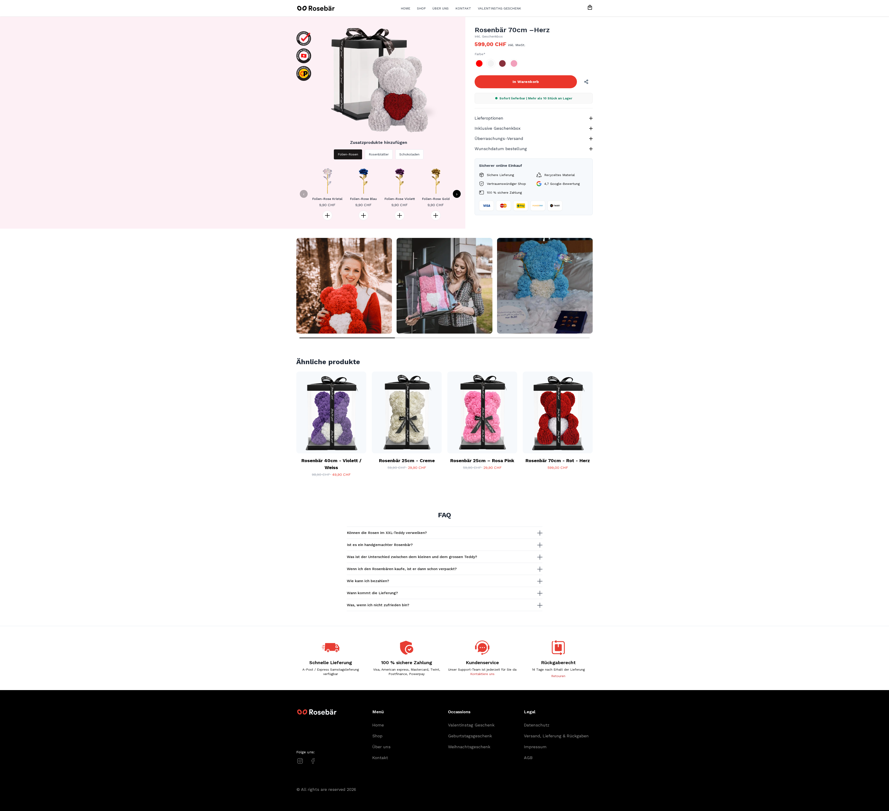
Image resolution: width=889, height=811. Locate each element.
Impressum (535, 746)
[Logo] (315, 8)
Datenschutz (536, 725)
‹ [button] (303, 194)
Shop (421, 8)
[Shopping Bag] (590, 7)
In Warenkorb (526, 81)
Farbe (479, 54)
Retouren (558, 676)
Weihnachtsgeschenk (469, 746)
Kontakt (463, 8)
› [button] (456, 194)
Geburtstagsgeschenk (470, 735)
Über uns (440, 8)
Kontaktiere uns (482, 674)
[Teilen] (586, 81)
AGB (528, 757)
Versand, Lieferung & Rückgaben (556, 735)
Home (405, 8)
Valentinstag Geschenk (499, 8)
